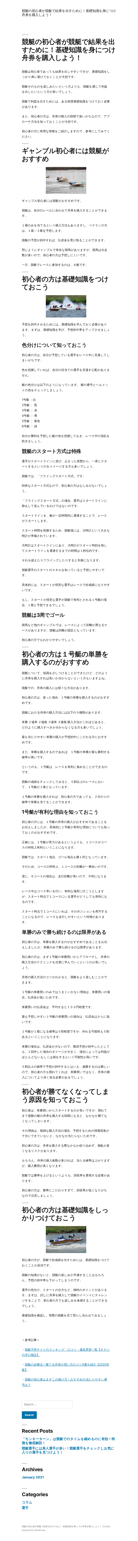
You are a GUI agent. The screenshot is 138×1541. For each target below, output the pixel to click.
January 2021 (33, 1477)
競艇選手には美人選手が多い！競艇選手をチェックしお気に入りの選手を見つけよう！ (68, 1450)
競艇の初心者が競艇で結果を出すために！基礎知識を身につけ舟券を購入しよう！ (69, 13)
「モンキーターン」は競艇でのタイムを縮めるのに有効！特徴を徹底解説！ (68, 1441)
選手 (25, 1508)
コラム (27, 1502)
